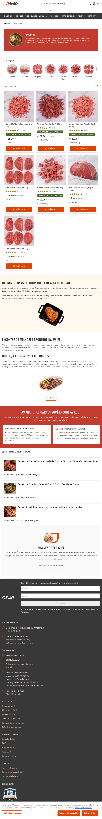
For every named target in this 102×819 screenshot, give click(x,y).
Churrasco (9, 16)
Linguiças (43, 16)
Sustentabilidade (10, 776)
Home (7, 23)
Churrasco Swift (9, 710)
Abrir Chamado (13, 694)
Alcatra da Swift (63, 433)
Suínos (34, 16)
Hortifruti (92, 16)
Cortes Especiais (67, 16)
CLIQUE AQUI (13, 659)
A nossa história (9, 767)
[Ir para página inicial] (12, 3)
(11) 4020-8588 (13, 631)
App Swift (6, 751)
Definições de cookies (12, 813)
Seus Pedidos (8, 739)
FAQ (4, 743)
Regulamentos (9, 747)
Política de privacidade (13, 723)
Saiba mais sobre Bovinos (59, 42)
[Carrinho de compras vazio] (98, 3)
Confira (51, 397)
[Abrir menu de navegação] (3, 3)
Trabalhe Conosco (11, 718)
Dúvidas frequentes (11, 727)
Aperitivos (81, 16)
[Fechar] (98, 805)
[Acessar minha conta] (94, 3)
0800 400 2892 (22, 675)
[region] (51, 810)
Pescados (54, 16)
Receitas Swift (8, 705)
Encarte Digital (9, 756)
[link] (51, 10)
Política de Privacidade (83, 808)
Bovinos (19, 16)
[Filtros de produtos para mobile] (96, 86)
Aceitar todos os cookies (68, 813)
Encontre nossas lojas (12, 772)
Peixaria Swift (8, 714)
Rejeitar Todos (89, 813)
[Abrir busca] (89, 3)
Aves (27, 16)
